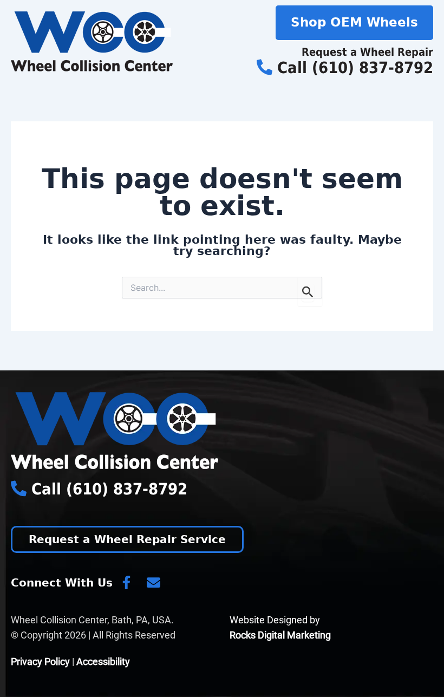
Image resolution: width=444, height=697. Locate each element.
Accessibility (103, 661)
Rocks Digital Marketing (280, 635)
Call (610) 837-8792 (352, 67)
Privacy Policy (40, 661)
